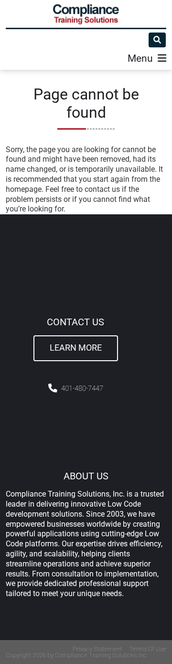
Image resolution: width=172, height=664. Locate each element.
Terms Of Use (147, 649)
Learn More (76, 348)
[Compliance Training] (86, 13)
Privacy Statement (97, 649)
